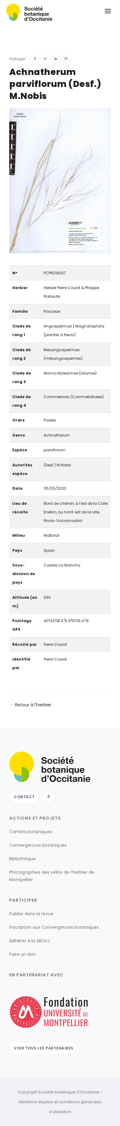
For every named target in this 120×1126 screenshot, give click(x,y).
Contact (24, 796)
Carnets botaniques (30, 832)
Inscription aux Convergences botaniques (54, 927)
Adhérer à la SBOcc (29, 941)
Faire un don (22, 954)
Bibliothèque (22, 859)
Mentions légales (36, 1102)
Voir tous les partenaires (44, 1048)
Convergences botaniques (37, 845)
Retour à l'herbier (33, 705)
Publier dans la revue (31, 914)
